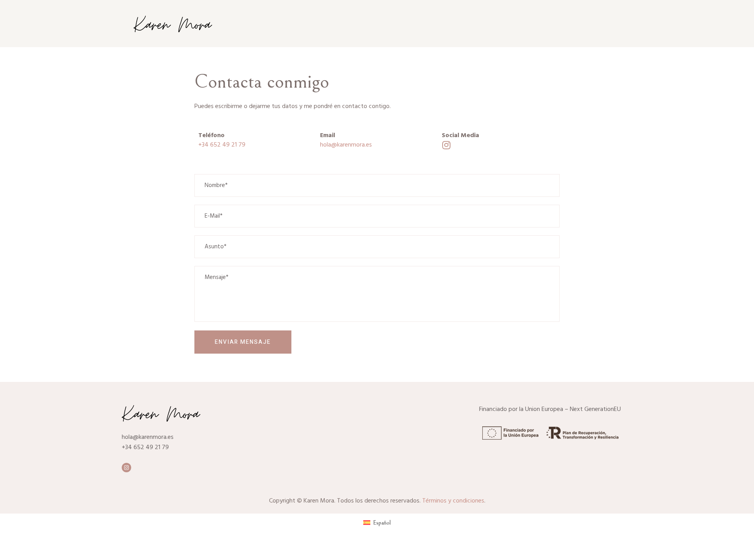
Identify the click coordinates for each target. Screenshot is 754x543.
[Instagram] (126, 467)
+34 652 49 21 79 (221, 145)
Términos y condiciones (453, 501)
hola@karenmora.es (346, 145)
